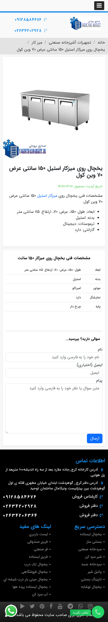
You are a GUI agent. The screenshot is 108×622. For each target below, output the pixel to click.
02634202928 (28, 31)
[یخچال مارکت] (85, 23)
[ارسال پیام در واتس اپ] (14, 611)
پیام (99, 381)
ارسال (94, 438)
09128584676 (28, 20)
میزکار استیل (47, 196)
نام (100, 349)
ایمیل (98, 365)
